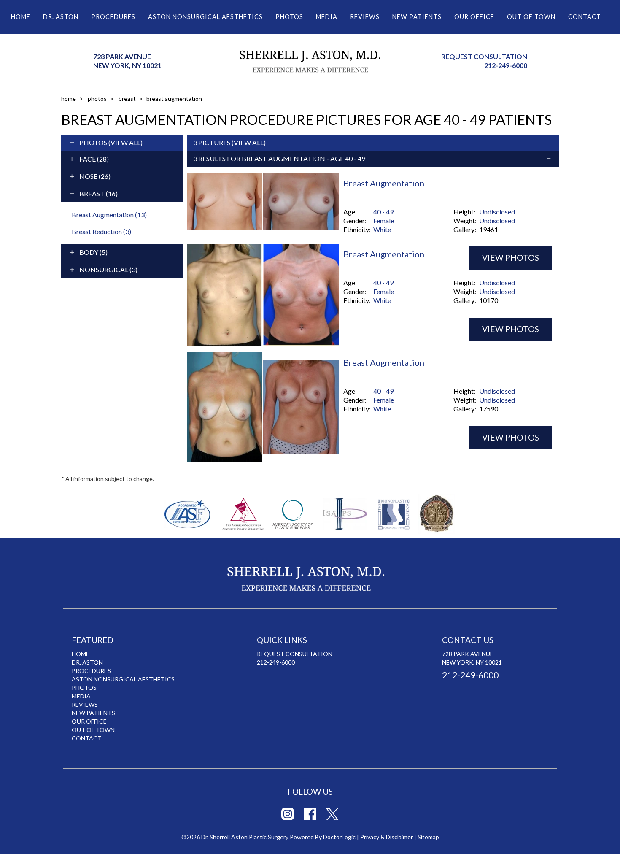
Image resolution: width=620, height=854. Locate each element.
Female (383, 220)
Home (20, 16)
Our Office (474, 16)
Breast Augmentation (109, 215)
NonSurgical (108, 269)
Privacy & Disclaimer (386, 836)
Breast (127, 98)
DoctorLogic (339, 836)
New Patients (417, 16)
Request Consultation (484, 56)
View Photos (510, 329)
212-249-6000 (505, 65)
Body (93, 252)
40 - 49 (383, 212)
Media (326, 16)
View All (125, 142)
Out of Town (531, 16)
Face (94, 159)
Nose (95, 176)
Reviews (365, 16)
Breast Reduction (101, 231)
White (382, 229)
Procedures (113, 16)
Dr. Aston (60, 16)
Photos (289, 16)
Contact (584, 16)
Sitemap (428, 836)
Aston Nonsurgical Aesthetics (205, 16)
